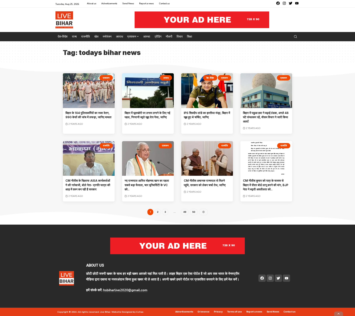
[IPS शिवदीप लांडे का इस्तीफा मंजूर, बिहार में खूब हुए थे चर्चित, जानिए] (207, 90)
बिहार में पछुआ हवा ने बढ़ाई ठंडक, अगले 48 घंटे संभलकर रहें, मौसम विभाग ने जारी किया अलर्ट (266, 117)
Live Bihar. (105, 311)
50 (193, 212)
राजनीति (106, 145)
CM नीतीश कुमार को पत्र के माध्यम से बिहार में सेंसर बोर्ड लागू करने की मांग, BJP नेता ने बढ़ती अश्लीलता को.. (265, 185)
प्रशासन (106, 77)
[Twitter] (290, 3)
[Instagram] (284, 3)
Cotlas (139, 311)
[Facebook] (278, 3)
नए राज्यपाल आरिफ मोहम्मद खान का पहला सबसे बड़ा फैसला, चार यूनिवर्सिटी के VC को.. (147, 185)
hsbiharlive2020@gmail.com (125, 290)
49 (184, 212)
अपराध (166, 77)
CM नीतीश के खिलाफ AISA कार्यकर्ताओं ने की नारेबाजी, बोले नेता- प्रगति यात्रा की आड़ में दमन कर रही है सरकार (87, 185)
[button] (295, 36)
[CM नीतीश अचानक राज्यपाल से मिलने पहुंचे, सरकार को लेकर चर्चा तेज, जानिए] (207, 158)
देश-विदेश (210, 77)
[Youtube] (297, 3)
